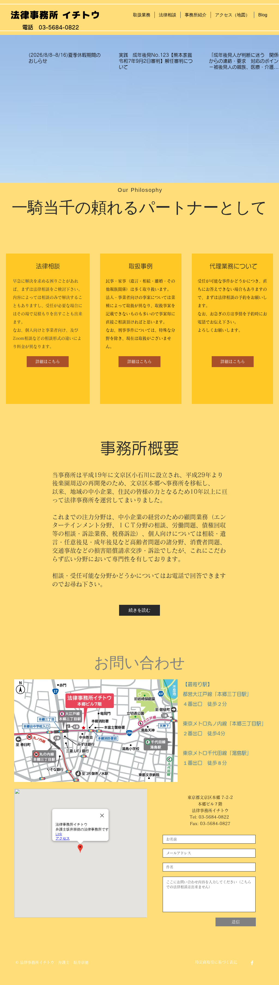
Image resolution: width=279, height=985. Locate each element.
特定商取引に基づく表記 (216, 962)
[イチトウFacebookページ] (252, 963)
